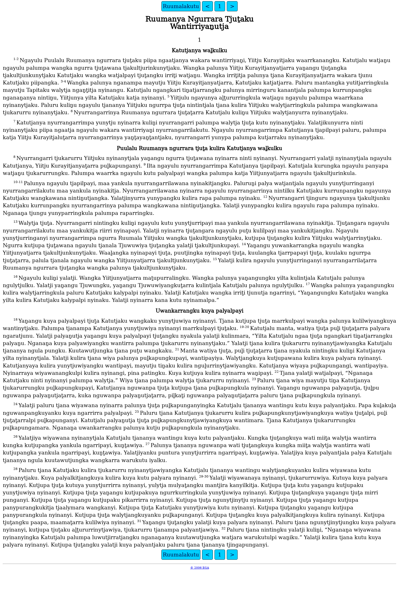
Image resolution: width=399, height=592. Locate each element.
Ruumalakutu (181, 6)
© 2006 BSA (199, 567)
